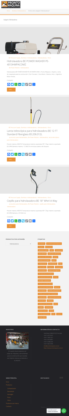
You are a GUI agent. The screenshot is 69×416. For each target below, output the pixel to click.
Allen (51, 250)
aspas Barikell (42, 253)
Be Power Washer (14, 68)
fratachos (50, 267)
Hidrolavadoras (42, 58)
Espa (60, 263)
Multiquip (50, 300)
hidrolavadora (25, 68)
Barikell (55, 257)
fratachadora (42, 267)
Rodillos (41, 307)
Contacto (8, 406)
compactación (42, 263)
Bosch (54, 260)
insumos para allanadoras (45, 287)
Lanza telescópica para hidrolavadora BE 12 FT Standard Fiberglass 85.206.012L (32, 132)
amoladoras (59, 250)
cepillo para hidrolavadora (47, 204)
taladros (59, 314)
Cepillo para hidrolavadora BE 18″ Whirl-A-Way (32, 200)
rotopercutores (43, 310)
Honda (56, 277)
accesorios (41, 243)
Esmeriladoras (52, 263)
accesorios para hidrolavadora (18, 137)
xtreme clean (42, 317)
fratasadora (59, 267)
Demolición (10, 391)
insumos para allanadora (45, 284)
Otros (8, 11)
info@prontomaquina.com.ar (51, 346)
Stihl (53, 314)
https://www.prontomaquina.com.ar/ (53, 348)
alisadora (41, 247)
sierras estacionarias (44, 314)
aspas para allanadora (54, 253)
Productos (9, 385)
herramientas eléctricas (45, 277)
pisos (55, 304)
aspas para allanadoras (45, 257)
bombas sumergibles (44, 260)
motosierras (42, 300)
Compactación (11, 388)
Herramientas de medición (46, 274)
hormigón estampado (44, 280)
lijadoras (57, 287)
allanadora (49, 247)
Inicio (7, 382)
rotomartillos (48, 307)
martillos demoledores (54, 290)
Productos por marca (12, 403)
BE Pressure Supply (14, 58)
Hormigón (10, 394)
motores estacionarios (54, 297)
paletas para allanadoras (45, 304)
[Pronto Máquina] (10, 4)
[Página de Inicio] (4, 11)
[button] (62, 378)
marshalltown (42, 290)
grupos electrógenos (54, 270)
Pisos (9, 397)
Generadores (42, 270)
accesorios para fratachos (54, 243)
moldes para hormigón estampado (48, 294)
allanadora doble (43, 250)
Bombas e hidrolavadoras (19, 11)
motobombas (42, 297)
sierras (51, 310)
